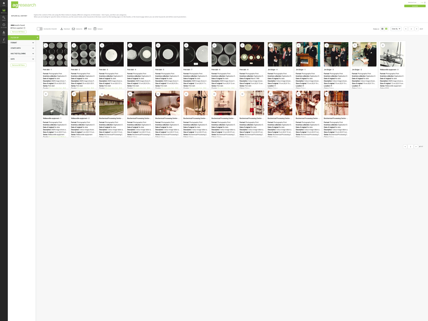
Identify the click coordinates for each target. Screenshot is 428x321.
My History (4, 27)
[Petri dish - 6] (224, 54)
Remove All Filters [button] (18, 32)
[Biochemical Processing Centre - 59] (111, 103)
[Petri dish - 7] (195, 54)
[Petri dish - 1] (55, 54)
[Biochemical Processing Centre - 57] (167, 103)
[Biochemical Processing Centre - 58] (139, 103)
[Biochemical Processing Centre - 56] (195, 103)
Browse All (4, 13)
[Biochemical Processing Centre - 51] (336, 103)
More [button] (3, 42)
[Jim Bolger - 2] (364, 54)
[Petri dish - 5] (167, 54)
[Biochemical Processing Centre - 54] (252, 103)
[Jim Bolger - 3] (336, 54)
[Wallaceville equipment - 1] (55, 103)
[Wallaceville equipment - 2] (83, 103)
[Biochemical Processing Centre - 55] (224, 103)
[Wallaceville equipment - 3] (392, 54)
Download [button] (65, 28)
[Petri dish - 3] (111, 54)
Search (4, 20)
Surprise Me (415, 6)
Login (3, 35)
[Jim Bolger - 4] (280, 54)
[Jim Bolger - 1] (308, 54)
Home (3, 5)
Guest (414, 2)
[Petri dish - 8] (252, 54)
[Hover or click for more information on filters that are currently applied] (24, 28)
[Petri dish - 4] (139, 54)
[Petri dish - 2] (83, 54)
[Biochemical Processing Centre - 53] (280, 103)
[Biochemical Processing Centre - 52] (308, 103)
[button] (415, 6)
